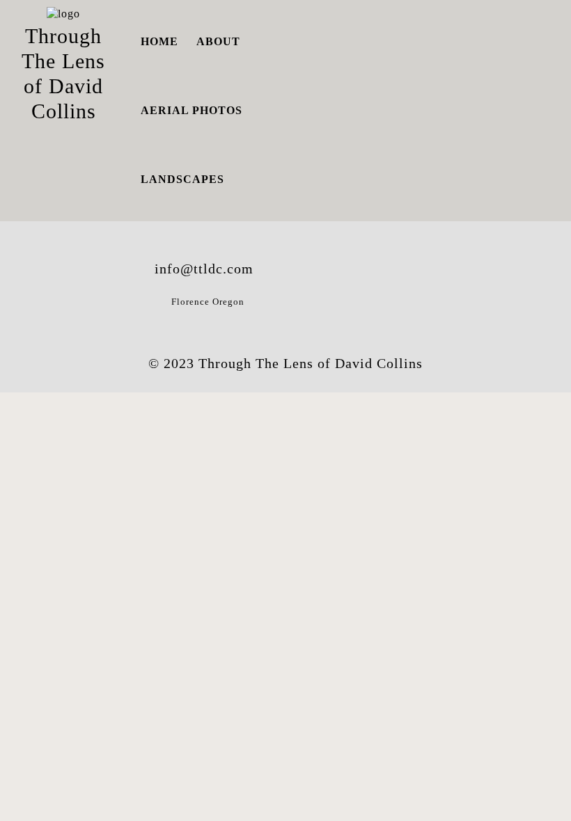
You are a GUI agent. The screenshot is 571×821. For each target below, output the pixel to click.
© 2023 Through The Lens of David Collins (285, 363)
